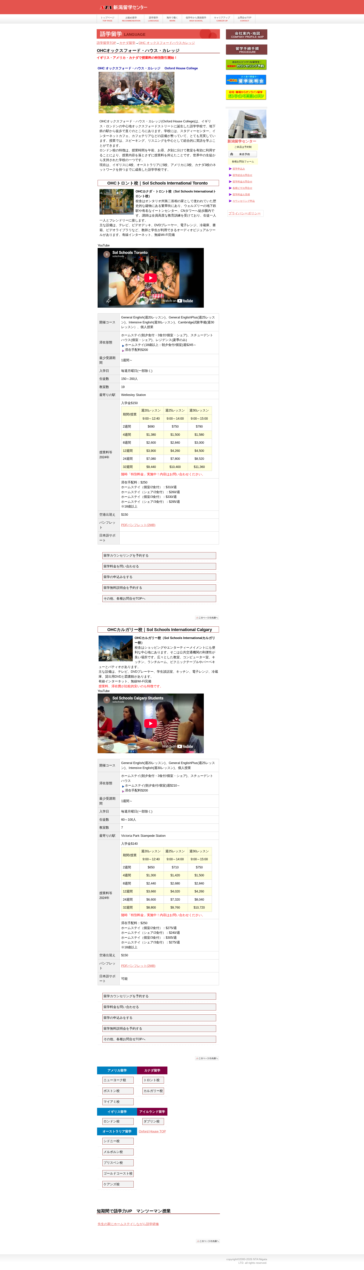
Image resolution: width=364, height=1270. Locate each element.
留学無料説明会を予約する (123, 588)
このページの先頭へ (207, 618)
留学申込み (239, 168)
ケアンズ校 (112, 1184)
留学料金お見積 (241, 194)
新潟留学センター (136, 8)
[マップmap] (246, 35)
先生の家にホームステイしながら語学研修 (128, 1224)
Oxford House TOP (152, 1131)
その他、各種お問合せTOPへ (124, 598)
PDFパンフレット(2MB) (138, 525)
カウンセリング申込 (244, 200)
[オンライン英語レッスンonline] (246, 96)
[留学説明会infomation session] (246, 81)
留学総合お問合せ (242, 175)
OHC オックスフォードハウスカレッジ (167, 43)
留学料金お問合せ (242, 181)
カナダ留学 (127, 43)
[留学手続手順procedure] (246, 50)
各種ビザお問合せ (242, 188)
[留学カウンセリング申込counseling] (246, 66)
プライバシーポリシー (244, 213)
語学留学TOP (106, 43)
